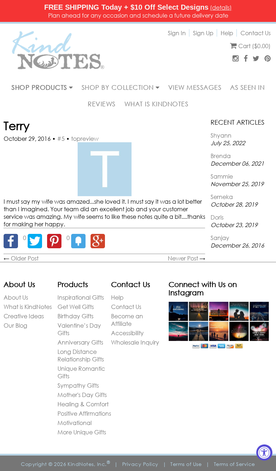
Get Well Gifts (76, 306)
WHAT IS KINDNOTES (156, 104)
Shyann (221, 135)
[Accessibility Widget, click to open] (264, 452)
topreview (84, 138)
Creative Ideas (24, 316)
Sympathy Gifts (78, 385)
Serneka (222, 196)
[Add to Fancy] (81, 237)
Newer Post (183, 258)
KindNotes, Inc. (89, 464)
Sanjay (220, 237)
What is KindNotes (28, 306)
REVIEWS (102, 104)
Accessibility (127, 333)
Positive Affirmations (84, 413)
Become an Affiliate (127, 319)
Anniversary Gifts (80, 342)
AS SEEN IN (247, 87)
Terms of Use (186, 464)
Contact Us (255, 33)
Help (227, 33)
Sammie (222, 176)
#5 (61, 138)
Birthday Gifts (75, 316)
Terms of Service (234, 464)
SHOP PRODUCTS (40, 87)
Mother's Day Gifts (82, 394)
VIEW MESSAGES (195, 87)
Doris (217, 217)
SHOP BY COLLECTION (119, 87)
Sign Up (203, 33)
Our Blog (15, 325)
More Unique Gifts (82, 432)
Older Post (24, 258)
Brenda (221, 156)
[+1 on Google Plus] (100, 237)
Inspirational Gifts (81, 297)
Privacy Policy (140, 464)
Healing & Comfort (83, 404)
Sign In (177, 33)
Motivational (75, 422)
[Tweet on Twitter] (37, 237)
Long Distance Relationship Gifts (81, 355)
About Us (16, 297)
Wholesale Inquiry (135, 342)
